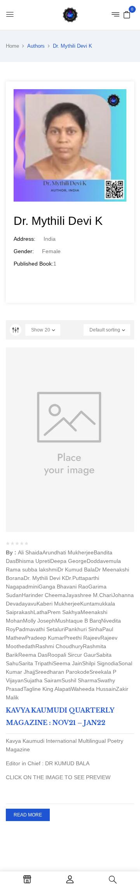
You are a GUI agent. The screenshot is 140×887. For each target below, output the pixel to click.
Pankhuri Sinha (83, 629)
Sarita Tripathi (36, 663)
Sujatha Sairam (42, 680)
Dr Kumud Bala (76, 569)
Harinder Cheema (44, 595)
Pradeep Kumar (44, 638)
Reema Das (32, 655)
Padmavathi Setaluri (40, 629)
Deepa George (68, 561)
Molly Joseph (39, 621)
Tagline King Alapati (47, 689)
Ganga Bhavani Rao (63, 586)
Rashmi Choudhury (59, 646)
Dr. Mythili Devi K (44, 578)
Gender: (24, 251)
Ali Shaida (30, 552)
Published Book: (33, 264)
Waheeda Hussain (93, 689)
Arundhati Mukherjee (68, 552)
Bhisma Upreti (33, 561)
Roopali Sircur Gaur (71, 655)
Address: (24, 239)
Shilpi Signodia (100, 663)
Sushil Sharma (79, 680)
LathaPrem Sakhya (56, 612)
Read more (28, 815)
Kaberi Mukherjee (58, 604)
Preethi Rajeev (82, 638)
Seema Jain (67, 663)
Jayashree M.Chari (89, 595)
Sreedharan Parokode (62, 672)
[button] (126, 14)
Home (12, 46)
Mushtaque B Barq (78, 621)
